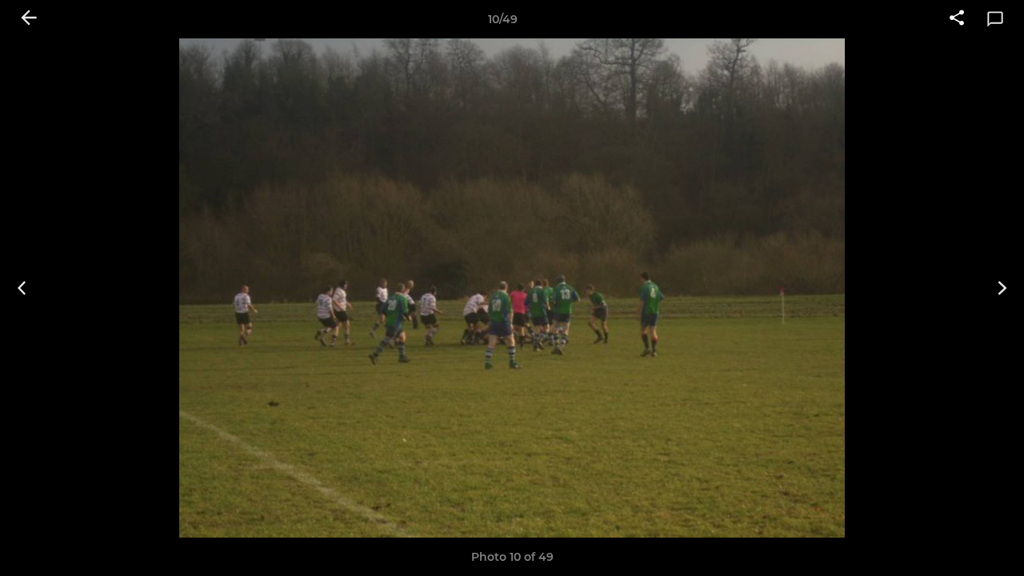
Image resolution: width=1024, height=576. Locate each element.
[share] (956, 19)
